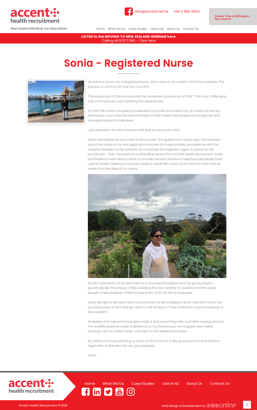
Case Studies (137, 29)
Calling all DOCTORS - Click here (128, 40)
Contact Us (190, 29)
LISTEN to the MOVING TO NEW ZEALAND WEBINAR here (128, 36)
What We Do (116, 29)
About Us (173, 29)
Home (101, 29)
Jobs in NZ (157, 29)
